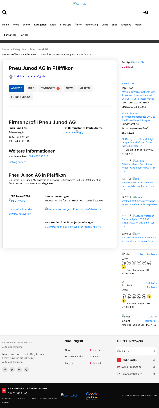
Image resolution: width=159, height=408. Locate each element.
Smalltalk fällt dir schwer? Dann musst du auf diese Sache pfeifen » (139, 204)
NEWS (69, 88)
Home (5, 24)
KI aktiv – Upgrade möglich (29, 76)
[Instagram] (26, 369)
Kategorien (40, 24)
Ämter (78, 24)
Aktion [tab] (131, 83)
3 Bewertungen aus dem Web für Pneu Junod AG (73, 226)
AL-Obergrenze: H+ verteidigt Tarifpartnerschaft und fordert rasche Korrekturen (137, 142)
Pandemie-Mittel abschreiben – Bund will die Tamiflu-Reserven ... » (138, 186)
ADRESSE (16, 88)
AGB (34, 398)
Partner (24, 34)
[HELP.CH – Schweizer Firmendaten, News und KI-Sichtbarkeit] (136, 351)
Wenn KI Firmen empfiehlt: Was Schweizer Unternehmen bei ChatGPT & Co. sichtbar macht (138, 95)
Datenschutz (22, 398)
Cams (105, 24)
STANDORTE (50, 88)
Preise (138, 24)
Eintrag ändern (17, 162)
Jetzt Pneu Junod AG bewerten (85, 209)
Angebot (126, 24)
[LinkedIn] (12, 369)
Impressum (7, 398)
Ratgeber (70, 363)
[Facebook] (5, 369)
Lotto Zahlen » (148, 254)
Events (26, 24)
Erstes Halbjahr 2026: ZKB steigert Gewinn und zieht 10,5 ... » (138, 223)
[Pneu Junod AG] (20, 200)
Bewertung (91, 24)
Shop (114, 24)
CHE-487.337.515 (38, 156)
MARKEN (85, 88)
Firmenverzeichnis (75, 356)
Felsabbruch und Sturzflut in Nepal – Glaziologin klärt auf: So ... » (139, 168)
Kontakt (97, 363)
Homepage (69, 132)
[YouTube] (19, 369)
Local (53, 24)
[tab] (125, 83)
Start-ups (65, 24)
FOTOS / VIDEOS (21, 97)
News (16, 24)
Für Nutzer (10, 34)
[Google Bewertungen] (92, 395)
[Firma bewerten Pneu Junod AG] (55, 209)
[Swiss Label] (69, 395)
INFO (31, 88)
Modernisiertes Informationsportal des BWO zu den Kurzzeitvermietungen (138, 117)
